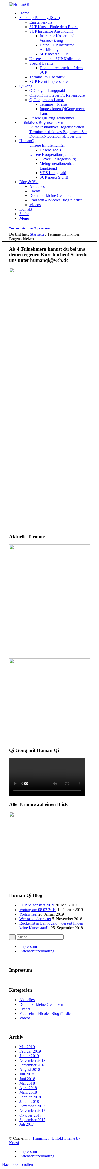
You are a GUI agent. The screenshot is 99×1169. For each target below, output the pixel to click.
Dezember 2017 (32, 1106)
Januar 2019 (29, 1056)
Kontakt (60, 136)
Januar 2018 (29, 1101)
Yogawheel (28, 914)
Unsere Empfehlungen (47, 145)
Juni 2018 (27, 1079)
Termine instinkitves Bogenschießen (58, 131)
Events (24, 1009)
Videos (24, 1018)
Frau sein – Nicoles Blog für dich (46, 1013)
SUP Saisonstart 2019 (36, 905)
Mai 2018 (27, 1083)
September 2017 (32, 1120)
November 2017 (32, 1110)
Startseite (37, 234)
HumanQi (41, 1138)
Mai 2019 (27, 1047)
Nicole (49, 136)
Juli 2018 (26, 1074)
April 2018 (28, 1088)
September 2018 (32, 1065)
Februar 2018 (30, 1097)
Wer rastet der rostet (35, 919)
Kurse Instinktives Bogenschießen (56, 127)
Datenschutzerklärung (36, 951)
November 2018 (32, 1060)
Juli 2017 (26, 1124)
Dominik (36, 136)
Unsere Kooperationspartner (52, 154)
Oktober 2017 (30, 1115)
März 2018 (28, 1092)
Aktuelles (27, 1000)
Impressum (28, 946)
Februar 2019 (30, 1051)
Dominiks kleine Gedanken (41, 1004)
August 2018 (29, 1069)
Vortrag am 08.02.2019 (37, 909)
